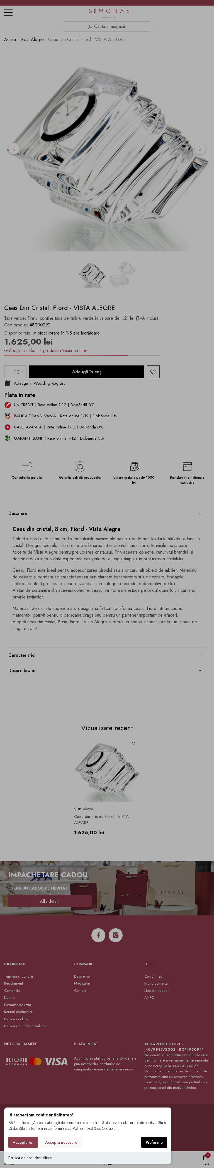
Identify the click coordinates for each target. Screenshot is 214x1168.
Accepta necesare (61, 1142)
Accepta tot (23, 1142)
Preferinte (154, 1142)
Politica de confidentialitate (30, 1157)
